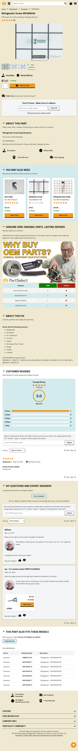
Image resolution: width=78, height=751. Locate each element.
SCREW (9, 608)
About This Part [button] (16, 123)
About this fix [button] (15, 316)
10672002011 (27, 662)
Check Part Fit (9, 641)
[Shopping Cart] (75, 3)
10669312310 (27, 657)
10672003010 (27, 676)
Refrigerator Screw (35, 196)
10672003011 (27, 680)
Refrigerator (13, 9)
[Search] (65, 3)
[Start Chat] (73, 745)
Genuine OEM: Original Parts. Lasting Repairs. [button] (36, 227)
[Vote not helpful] (24, 560)
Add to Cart (24, 85)
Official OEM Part (27, 75)
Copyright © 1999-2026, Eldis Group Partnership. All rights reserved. (39, 735)
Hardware (24, 9)
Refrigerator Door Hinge (61, 196)
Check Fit (54, 108)
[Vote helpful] (19, 560)
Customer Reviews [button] (18, 371)
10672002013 (27, 666)
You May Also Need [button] (18, 170)
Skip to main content (39, 30)
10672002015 (27, 671)
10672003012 (27, 685)
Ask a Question (39, 496)
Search (69, 442)
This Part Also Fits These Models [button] (27, 632)
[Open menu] (9, 3)
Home (4, 9)
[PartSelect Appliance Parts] (4, 3)
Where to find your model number (39, 113)
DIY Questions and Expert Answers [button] (28, 486)
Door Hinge (9, 196)
